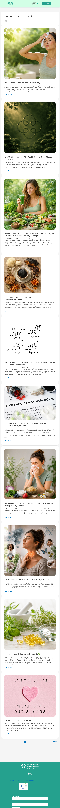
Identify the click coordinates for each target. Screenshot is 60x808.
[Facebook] (28, 773)
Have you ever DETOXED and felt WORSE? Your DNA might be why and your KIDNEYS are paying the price (29, 234)
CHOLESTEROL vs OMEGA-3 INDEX (19, 720)
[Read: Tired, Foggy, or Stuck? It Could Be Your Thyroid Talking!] (30, 550)
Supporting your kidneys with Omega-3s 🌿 (22, 654)
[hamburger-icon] (34, 3)
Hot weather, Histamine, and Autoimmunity (22, 83)
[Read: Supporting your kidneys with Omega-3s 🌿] (30, 624)
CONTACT (46, 780)
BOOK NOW (46, 3)
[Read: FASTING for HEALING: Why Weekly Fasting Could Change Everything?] (30, 127)
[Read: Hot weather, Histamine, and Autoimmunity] (30, 53)
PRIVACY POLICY (30, 780)
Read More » (8, 94)
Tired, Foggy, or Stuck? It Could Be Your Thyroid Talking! (27, 580)
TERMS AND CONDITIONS (14, 780)
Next (55, 741)
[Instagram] (31, 773)
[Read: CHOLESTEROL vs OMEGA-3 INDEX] (30, 695)
